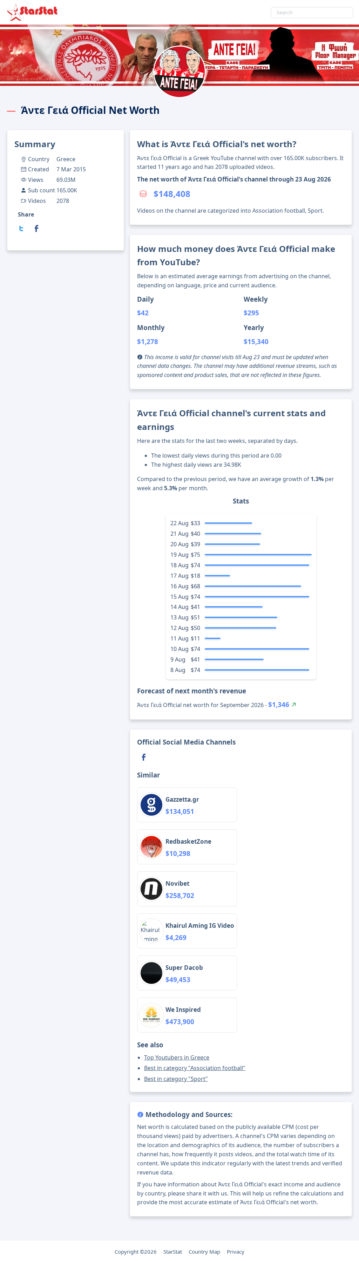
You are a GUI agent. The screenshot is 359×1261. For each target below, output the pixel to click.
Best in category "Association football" (194, 1068)
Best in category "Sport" (176, 1079)
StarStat (172, 1251)
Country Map (204, 1251)
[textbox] (312, 12)
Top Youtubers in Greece (176, 1057)
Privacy (235, 1251)
